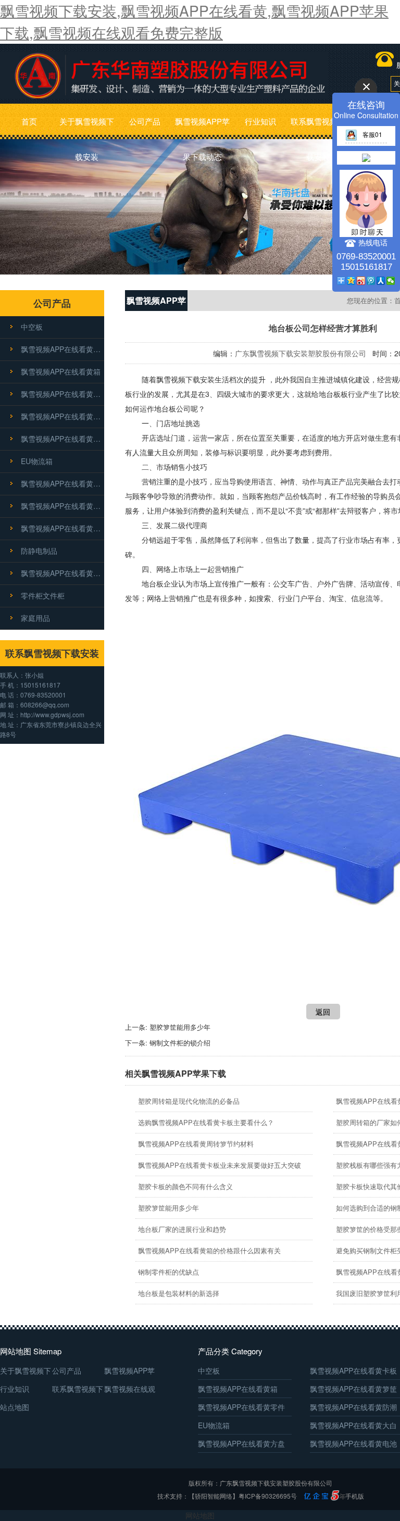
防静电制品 (39, 550)
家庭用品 (35, 618)
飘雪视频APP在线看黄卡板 (62, 349)
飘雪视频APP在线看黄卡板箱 (62, 573)
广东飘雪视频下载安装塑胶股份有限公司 (300, 353)
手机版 (354, 1495)
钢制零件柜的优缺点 (168, 1272)
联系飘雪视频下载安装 (318, 127)
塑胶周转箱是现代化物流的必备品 (189, 1101)
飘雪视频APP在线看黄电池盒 (62, 528)
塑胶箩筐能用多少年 (179, 1027)
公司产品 (144, 121)
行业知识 (260, 121)
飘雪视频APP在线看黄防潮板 (62, 438)
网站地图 (200, 1515)
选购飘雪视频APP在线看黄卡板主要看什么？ (206, 1122)
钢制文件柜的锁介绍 (179, 1043)
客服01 (372, 134)
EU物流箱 (37, 461)
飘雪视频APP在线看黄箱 (61, 371)
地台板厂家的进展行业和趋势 (182, 1229)
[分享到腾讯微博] (371, 281)
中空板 (32, 326)
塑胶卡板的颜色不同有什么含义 (185, 1186)
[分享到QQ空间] (351, 281)
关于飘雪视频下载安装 (86, 127)
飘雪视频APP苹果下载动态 (202, 127)
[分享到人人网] (381, 281)
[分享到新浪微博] (361, 281)
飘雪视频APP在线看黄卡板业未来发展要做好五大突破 (219, 1165)
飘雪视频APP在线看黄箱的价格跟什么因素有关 (209, 1250)
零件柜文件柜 (43, 595)
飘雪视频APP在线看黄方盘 (62, 506)
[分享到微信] (390, 281)
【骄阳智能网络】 (214, 1495)
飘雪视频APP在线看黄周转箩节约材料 (196, 1144)
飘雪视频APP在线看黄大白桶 (62, 483)
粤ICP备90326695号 (268, 1495)
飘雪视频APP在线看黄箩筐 (62, 394)
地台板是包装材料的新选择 (178, 1293)
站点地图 (14, 1407)
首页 (29, 121)
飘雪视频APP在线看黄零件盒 (62, 416)
